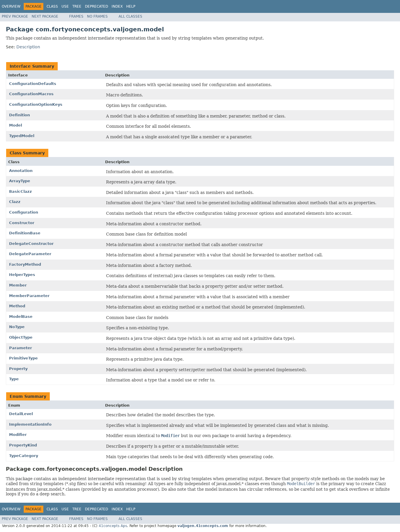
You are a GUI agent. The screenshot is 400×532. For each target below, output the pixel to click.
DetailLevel (21, 414)
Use (65, 6)
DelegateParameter (30, 254)
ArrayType (19, 181)
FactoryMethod (25, 264)
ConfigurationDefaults (32, 83)
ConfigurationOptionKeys (35, 104)
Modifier (18, 434)
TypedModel (21, 136)
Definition (19, 115)
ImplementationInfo (30, 424)
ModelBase (21, 316)
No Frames (97, 16)
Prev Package (15, 16)
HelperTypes (22, 274)
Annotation (21, 170)
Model (15, 125)
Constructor (21, 223)
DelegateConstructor (31, 243)
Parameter (20, 348)
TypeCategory (23, 455)
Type (14, 379)
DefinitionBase (24, 233)
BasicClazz (20, 191)
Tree (76, 6)
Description (28, 47)
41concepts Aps (113, 526)
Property (18, 368)
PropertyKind (23, 445)
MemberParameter (29, 296)
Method (17, 306)
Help (130, 6)
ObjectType (21, 337)
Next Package (45, 16)
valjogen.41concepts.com (202, 526)
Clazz (14, 202)
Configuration (23, 212)
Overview (11, 6)
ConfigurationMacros (31, 94)
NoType (17, 327)
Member (18, 285)
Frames (76, 16)
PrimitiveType (23, 358)
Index (117, 6)
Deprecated (96, 6)
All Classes (130, 16)
